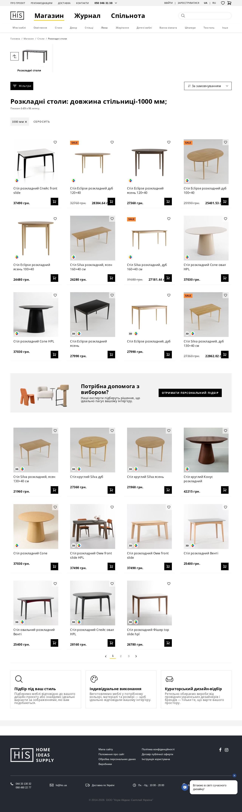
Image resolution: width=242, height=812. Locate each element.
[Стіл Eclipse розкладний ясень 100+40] (35, 238)
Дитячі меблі (144, 27)
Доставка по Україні (103, 785)
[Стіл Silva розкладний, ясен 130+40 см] (35, 450)
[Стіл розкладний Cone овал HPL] (206, 238)
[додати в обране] (55, 142)
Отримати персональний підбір (190, 393)
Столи (58, 27)
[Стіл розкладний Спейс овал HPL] (92, 603)
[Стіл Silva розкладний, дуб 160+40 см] (149, 238)
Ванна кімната (168, 27)
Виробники (105, 764)
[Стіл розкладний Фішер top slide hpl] (149, 603)
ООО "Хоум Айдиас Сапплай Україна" (129, 799)
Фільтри (25, 86)
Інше (225, 27)
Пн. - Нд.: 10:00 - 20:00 (151, 785)
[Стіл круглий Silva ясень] (149, 450)
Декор (73, 27)
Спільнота (128, 15)
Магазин (49, 15)
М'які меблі (19, 27)
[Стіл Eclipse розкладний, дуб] (149, 314)
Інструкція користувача (156, 759)
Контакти (82, 3)
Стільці (89, 27)
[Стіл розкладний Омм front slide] (149, 526)
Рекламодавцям (41, 3)
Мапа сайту (106, 749)
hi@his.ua (61, 785)
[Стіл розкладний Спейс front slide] (35, 161)
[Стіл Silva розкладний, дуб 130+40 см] (206, 314)
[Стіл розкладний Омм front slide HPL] (92, 526)
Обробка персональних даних (117, 759)
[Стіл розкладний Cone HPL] (35, 314)
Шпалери (190, 27)
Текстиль (209, 27)
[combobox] (208, 86)
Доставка (64, 3)
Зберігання (122, 27)
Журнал (87, 15)
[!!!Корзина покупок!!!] (229, 4)
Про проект (17, 3)
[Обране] (223, 3)
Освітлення (40, 27)
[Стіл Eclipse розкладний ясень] (92, 314)
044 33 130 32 (23, 783)
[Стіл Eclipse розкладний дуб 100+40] (206, 161)
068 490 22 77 (23, 787)
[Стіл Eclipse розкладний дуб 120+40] (92, 161)
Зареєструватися (188, 3)
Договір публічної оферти (157, 754)
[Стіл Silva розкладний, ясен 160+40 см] (92, 238)
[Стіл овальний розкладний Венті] (35, 603)
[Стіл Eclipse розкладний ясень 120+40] (149, 161)
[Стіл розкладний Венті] (206, 526)
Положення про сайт (111, 754)
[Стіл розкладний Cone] (35, 526)
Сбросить (41, 121)
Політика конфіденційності (158, 749)
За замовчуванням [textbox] (206, 86)
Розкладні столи (29, 70)
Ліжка (104, 27)
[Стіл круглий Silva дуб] (92, 450)
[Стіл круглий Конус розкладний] (206, 450)
